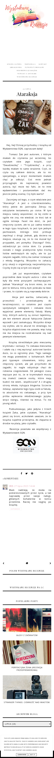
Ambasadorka (16, 67)
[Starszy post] (50, 563)
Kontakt (43, 64)
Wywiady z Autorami (27, 74)
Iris (11, 486)
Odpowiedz (15, 509)
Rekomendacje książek (27, 70)
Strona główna (14, 64)
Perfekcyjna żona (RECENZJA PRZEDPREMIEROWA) (27, 668)
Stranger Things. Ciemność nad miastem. (27, 702)
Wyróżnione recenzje (27, 77)
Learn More (22, 754)
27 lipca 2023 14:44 (24, 486)
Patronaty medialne (34, 67)
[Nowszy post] (3, 563)
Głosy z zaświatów (27, 635)
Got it (32, 754)
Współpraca (30, 64)
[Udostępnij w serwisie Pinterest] (32, 474)
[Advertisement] (27, 44)
